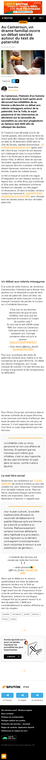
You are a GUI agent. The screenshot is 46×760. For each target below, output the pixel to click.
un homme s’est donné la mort (22, 146)
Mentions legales (25, 710)
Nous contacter (7, 713)
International (16, 614)
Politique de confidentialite (12, 717)
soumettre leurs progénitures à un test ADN (22, 195)
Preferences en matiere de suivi (14, 731)
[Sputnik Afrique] (7, 19)
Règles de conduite (9, 727)
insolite (13, 619)
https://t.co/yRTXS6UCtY (23, 342)
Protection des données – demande (15, 724)
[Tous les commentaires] (3, 756)
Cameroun (35, 614)
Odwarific (10, 76)
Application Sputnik (26, 727)
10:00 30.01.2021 (8, 47)
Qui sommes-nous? (9, 710)
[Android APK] (9, 738)
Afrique (5, 619)
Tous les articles (13, 90)
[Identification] (29, 18)
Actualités (5, 614)
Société (26, 614)
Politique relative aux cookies (13, 720)
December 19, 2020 (23, 349)
